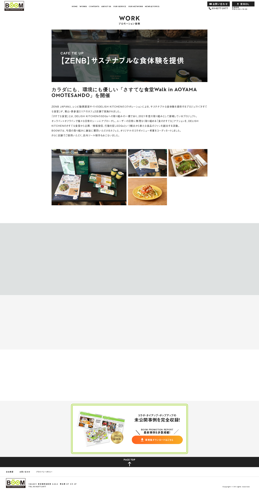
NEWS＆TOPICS (152, 6)
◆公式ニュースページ (63, 219)
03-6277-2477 (220, 8)
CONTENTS (94, 6)
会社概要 (9, 472)
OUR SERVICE (119, 6)
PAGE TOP (129, 459)
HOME (74, 6)
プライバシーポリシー (44, 472)
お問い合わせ (220, 4)
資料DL (244, 4)
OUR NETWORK (135, 6)
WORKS (83, 6)
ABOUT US (106, 6)
